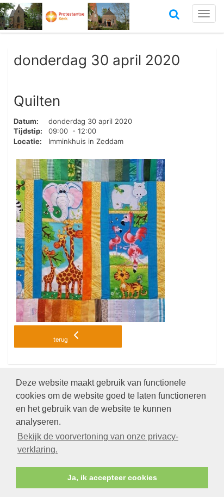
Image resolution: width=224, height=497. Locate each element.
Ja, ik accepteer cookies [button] (112, 477)
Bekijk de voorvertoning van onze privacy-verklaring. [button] (97, 443)
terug (61, 339)
